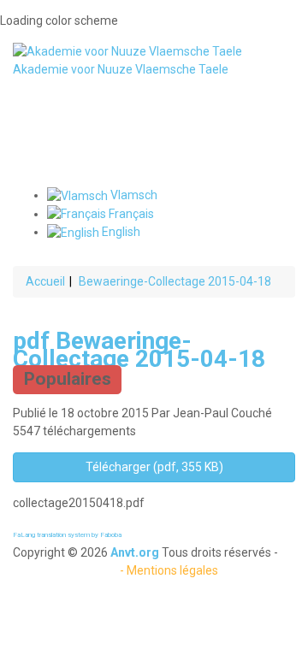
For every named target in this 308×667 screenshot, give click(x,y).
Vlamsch (132, 195)
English (119, 232)
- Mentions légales (169, 570)
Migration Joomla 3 (65, 570)
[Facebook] (154, 100)
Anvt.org (134, 552)
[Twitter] (154, 117)
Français (130, 214)
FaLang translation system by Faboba (67, 535)
